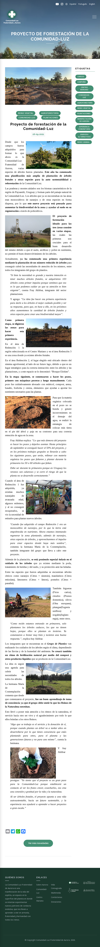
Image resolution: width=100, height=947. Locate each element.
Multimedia (56, 892)
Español (73, 4)
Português (82, 4)
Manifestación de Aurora (84, 120)
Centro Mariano (84, 88)
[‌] (57, 4)
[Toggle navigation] (94, 17)
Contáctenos (56, 897)
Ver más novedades (38, 843)
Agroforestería (85, 103)
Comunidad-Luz (84, 96)
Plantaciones (83, 113)
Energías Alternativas (84, 135)
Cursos (80, 76)
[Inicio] (11, 17)
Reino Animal (83, 142)
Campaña (81, 82)
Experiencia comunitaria (84, 128)
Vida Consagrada (56, 886)
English (92, 4)
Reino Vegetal (84, 108)
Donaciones (56, 901)
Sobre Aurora (42, 884)
